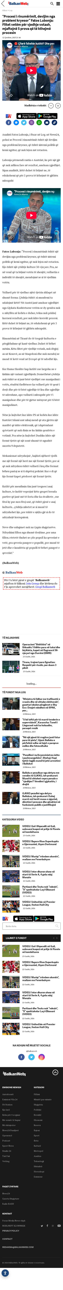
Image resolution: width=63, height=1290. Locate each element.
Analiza (37, 1156)
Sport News (8, 1145)
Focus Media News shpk (13, 1220)
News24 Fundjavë (10, 1130)
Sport (36, 1135)
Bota (36, 1140)
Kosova (37, 1125)
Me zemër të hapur (11, 1120)
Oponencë (7, 1135)
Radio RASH (8, 1203)
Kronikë (37, 1114)
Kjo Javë (6, 1109)
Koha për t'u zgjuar (11, 1114)
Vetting (5, 1161)
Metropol (38, 1150)
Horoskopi (39, 1171)
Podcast (6, 1140)
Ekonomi (38, 1120)
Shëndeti (38, 1166)
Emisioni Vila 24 (9, 1099)
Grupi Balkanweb (45, 587)
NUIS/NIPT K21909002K (13, 1225)
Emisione (38, 1176)
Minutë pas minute (43, 1099)
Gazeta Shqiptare (10, 1198)
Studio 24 (6, 1150)
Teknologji (39, 1161)
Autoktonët (8, 1094)
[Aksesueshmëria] (5, 1273)
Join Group (32, 583)
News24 (6, 1193)
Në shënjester (9, 1125)
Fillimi (4, 10)
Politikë (37, 1109)
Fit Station (7, 1104)
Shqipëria (38, 1104)
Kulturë (37, 1145)
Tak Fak (6, 1156)
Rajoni (37, 1130)
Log (10, 10)
